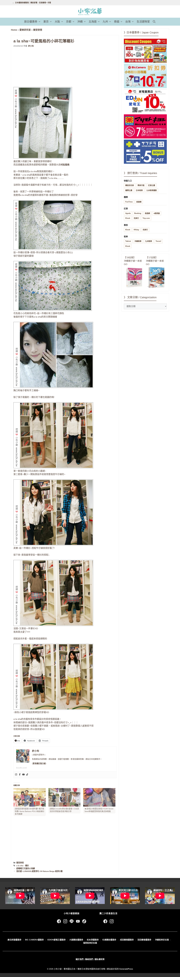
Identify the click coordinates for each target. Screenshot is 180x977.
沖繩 (80, 21)
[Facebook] (20, 774)
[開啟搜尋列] (154, 22)
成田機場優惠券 (127, 940)
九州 (105, 21)
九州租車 (148, 241)
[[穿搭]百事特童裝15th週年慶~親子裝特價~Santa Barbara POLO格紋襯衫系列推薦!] (29, 797)
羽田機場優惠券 (144, 940)
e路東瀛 (157, 213)
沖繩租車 (138, 241)
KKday (136, 230)
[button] (39, 22)
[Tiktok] (27, 774)
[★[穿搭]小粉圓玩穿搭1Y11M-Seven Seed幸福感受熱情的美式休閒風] (99, 797)
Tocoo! (158, 241)
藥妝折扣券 (129, 185)
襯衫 (27, 866)
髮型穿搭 (37, 30)
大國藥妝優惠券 (76, 940)
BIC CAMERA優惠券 (34, 940)
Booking (137, 213)
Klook (127, 218)
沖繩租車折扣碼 (162, 940)
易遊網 (138, 202)
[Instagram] (16, 774)
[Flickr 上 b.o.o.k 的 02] (52, 249)
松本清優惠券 (93, 940)
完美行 (136, 218)
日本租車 (139, 190)
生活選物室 (143, 21)
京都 (68, 21)
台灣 (128, 21)
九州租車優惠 (151, 190)
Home (14, 30)
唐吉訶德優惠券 (14, 940)
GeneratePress (126, 969)
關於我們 (80, 959)
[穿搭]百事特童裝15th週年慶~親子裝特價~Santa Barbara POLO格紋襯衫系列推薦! (29, 811)
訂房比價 (151, 185)
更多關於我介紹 (39, 763)
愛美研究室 (25, 30)
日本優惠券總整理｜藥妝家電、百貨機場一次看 (33, 3)
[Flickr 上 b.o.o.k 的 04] (53, 467)
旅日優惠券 (30, 21)
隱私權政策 (99, 959)
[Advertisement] (64, 67)
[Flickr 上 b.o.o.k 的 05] (53, 544)
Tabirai (128, 241)
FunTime (129, 202)
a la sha (19, 866)
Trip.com (146, 218)
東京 (46, 21)
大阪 (57, 21)
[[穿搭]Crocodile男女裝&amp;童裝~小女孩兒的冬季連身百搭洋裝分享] (64, 797)
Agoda (128, 213)
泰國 (116, 21)
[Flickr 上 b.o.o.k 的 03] (52, 310)
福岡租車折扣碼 (90, 943)
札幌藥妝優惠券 (109, 940)
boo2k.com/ (21, 768)
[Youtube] (23, 774)
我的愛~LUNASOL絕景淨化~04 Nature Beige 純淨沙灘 (39, 871)
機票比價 (128, 190)
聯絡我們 (89, 959)
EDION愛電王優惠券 (56, 940)
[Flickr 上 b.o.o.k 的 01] (42, 158)
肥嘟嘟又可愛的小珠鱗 (25, 868)
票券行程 (141, 185)
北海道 (93, 21)
